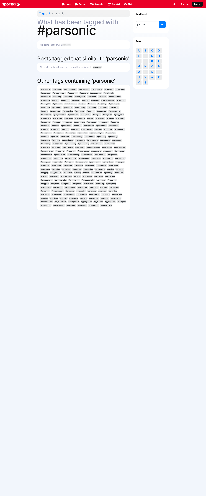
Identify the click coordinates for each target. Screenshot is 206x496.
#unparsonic (93, 205)
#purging (44, 198)
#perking (110, 118)
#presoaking (113, 165)
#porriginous (83, 133)
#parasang (57, 97)
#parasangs (68, 97)
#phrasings (55, 129)
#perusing (77, 126)
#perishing (68, 118)
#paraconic (57, 89)
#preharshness (71, 158)
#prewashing (100, 169)
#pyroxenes (70, 205)
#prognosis (77, 184)
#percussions (46, 115)
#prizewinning (66, 176)
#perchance (79, 111)
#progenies (112, 180)
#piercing (65, 129)
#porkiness (108, 129)
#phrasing (44, 129)
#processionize (61, 180)
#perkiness (100, 118)
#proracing (100, 184)
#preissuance (84, 158)
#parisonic (76, 100)
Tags (42, 13)
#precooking (96, 151)
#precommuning (47, 151)
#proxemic (70, 191)
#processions (74, 180)
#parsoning (92, 107)
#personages (103, 122)
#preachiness (89, 137)
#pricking (119, 169)
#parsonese (45, 107)
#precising (56, 147)
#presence (79, 165)
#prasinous (65, 137)
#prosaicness (46, 187)
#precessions (58, 144)
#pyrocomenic (60, 202)
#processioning (47, 180)
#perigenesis (85, 115)
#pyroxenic (82, 205)
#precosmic (107, 151)
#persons (55, 126)
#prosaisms (57, 187)
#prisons (44, 176)
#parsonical (67, 107)
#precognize (107, 147)
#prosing (103, 187)
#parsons (44, 111)
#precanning (105, 140)
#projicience (88, 184)
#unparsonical (106, 205)
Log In (197, 4)
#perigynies (107, 115)
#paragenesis (97, 89)
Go (162, 24)
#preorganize (57, 162)
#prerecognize (94, 162)
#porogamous (46, 133)
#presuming (88, 169)
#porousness (71, 133)
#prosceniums (70, 187)
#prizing (77, 176)
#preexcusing (100, 155)
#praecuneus (111, 133)
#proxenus (102, 191)
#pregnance (112, 155)
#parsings (91, 104)
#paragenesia (84, 89)
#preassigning (67, 140)
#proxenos (92, 191)
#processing (110, 176)
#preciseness (110, 144)
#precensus (116, 140)
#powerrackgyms (96, 133)
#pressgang (45, 169)
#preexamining (73, 155)
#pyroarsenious (47, 202)
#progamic (101, 180)
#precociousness (93, 147)
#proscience (82, 187)
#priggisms (68, 173)
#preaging (56, 140)
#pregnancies (46, 158)
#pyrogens (122, 202)
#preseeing (68, 165)
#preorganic (45, 162)
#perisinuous (80, 118)
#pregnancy (58, 158)
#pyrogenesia (73, 202)
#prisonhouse (96, 173)
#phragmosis (89, 126)
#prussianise (82, 194)
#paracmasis (46, 89)
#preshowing (101, 165)
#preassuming (92, 140)
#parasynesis (80, 97)
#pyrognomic (46, 205)
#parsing (82, 104)
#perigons (96, 115)
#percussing (101, 111)
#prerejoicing (108, 162)
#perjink (90, 118)
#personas (115, 122)
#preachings (113, 137)
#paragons (84, 93)
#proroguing (111, 184)
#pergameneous (59, 115)
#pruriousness (69, 194)
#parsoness (56, 107)
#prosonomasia (57, 191)
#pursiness (73, 198)
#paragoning (72, 93)
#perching (90, 111)
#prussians (105, 194)
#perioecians (46, 118)
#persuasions (66, 126)
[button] (66, 4)
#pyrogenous (110, 202)
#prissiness (54, 176)
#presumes (77, 169)
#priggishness (55, 173)
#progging (45, 184)
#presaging (120, 162)
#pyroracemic (58, 205)
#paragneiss (120, 89)
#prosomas (45, 191)
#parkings (95, 100)
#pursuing (104, 198)
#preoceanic (120, 158)
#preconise (60, 151)
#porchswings (86, 129)
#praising (54, 137)
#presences (89, 165)
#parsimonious (70, 104)
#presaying (45, 165)
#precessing (45, 144)
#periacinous (73, 115)
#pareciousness (115, 97)
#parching (102, 97)
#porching (75, 129)
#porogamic (119, 129)
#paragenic (108, 89)
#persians (56, 122)
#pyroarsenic (116, 198)
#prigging (44, 173)
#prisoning (108, 173)
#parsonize (113, 107)
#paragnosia (45, 93)
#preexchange (87, 155)
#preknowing (108, 158)
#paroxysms (58, 104)
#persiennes (67, 122)
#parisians (65, 100)
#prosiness (94, 187)
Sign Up (184, 4)
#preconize (71, 151)
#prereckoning (81, 162)
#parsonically (80, 107)
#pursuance (93, 198)
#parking (85, 100)
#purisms (63, 198)
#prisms (86, 173)
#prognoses (65, 184)
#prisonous (119, 173)
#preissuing (96, 158)
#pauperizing (68, 111)
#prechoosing (83, 144)
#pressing (56, 169)
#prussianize (94, 194)
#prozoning (45, 194)
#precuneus (119, 151)
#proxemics (80, 191)
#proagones (87, 176)
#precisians (45, 147)
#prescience (56, 165)
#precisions (79, 147)
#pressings (66, 169)
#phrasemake (101, 126)
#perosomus (45, 122)
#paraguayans (95, 93)
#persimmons (79, 122)
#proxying (113, 191)
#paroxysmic (46, 104)
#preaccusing (77, 137)
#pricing (110, 169)
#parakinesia (109, 93)
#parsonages (114, 104)
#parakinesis (46, 97)
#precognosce (119, 147)
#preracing (69, 162)
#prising (77, 173)
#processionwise (88, 180)
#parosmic (121, 100)
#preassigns (80, 140)
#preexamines (59, 155)
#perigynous (119, 115)
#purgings (54, 198)
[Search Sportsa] (174, 4)
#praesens (45, 137)
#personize (45, 126)
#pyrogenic (98, 202)
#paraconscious (70, 89)
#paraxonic (92, 97)
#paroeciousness (107, 100)
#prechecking (70, 144)
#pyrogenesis (86, 202)
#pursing (83, 198)
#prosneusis (114, 187)
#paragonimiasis (59, 93)
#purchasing (117, 194)
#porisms (98, 129)
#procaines (98, 176)
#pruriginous (57, 194)
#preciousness (96, 144)
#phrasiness (113, 126)
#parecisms (45, 100)
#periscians (57, 118)
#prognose (55, 184)
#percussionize (114, 111)
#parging (55, 100)
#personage (91, 122)
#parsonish (103, 107)
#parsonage (102, 104)
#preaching (101, 137)
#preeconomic (46, 155)
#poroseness (58, 133)
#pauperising (55, 111)
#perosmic (120, 118)
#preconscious (83, 151)
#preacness (45, 140)
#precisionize (68, 147)
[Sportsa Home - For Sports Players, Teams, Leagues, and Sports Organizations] (11, 4)
